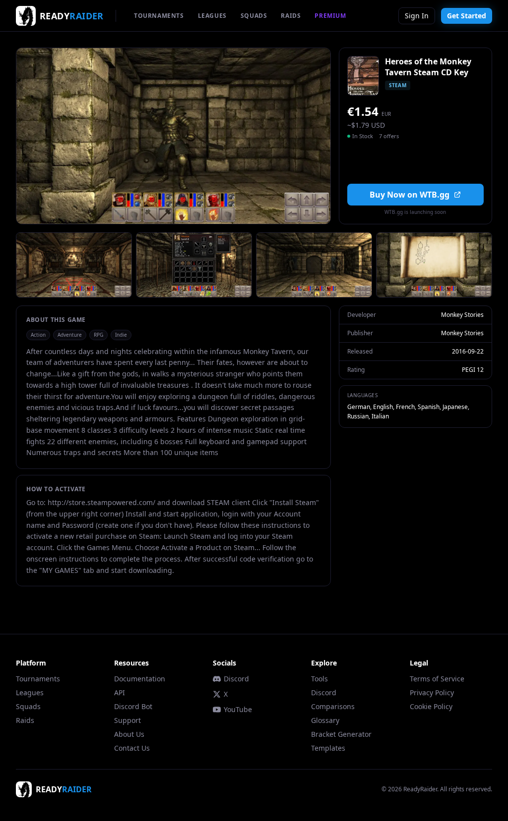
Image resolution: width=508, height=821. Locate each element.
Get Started (466, 15)
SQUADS (254, 15)
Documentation (139, 678)
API (119, 692)
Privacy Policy (432, 692)
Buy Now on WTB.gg (409, 194)
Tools (319, 678)
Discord (236, 678)
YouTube (238, 709)
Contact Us (132, 748)
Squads (28, 706)
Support (127, 720)
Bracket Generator (341, 734)
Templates (328, 748)
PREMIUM (330, 15)
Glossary (325, 720)
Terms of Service (437, 678)
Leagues (30, 692)
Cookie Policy (431, 706)
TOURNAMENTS (159, 15)
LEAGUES (212, 15)
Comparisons (333, 706)
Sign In (417, 15)
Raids (25, 720)
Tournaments (38, 678)
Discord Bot (133, 706)
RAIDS (291, 15)
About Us (129, 734)
